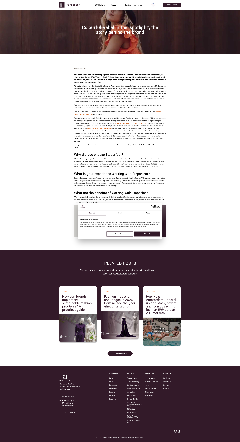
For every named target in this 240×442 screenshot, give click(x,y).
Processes (113, 374)
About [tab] (148, 213)
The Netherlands (68, 405)
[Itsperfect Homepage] (65, 378)
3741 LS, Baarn (67, 403)
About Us (167, 374)
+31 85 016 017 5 (68, 396)
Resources (149, 374)
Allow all (147, 234)
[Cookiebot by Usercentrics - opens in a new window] (152, 206)
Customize (118, 234)
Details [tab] (120, 213)
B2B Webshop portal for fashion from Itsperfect (131, 123)
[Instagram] (175, 431)
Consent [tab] (92, 213)
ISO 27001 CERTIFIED (67, 412)
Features (131, 374)
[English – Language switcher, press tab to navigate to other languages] (154, 5)
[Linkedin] (179, 431)
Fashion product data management (99, 128)
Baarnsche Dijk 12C (69, 400)
